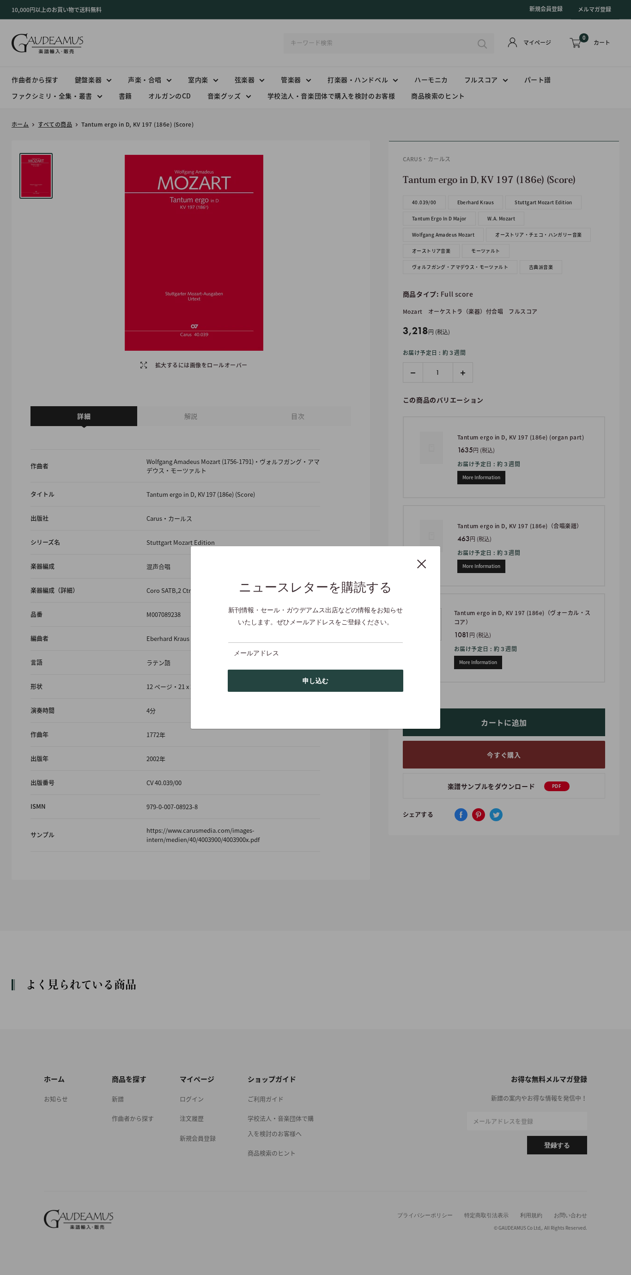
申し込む (315, 680)
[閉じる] (421, 563)
